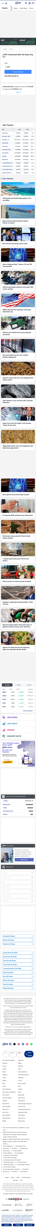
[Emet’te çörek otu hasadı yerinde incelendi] (18, 572)
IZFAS (4, 703)
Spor (3, 1083)
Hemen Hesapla (18, 72)
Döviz (31, 8)
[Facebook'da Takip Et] (10, 1044)
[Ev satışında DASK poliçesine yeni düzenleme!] (18, 506)
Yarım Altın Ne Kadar (10, 964)
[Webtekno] (17, 1210)
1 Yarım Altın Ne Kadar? (10, 1158)
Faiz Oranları (24, 1171)
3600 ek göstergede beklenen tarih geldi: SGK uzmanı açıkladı (18, 288)
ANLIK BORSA (12, 717)
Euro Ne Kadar (8, 976)
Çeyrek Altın (5, 143)
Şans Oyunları (22, 1083)
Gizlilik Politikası (26, 1177)
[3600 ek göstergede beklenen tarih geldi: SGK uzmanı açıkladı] (18, 277)
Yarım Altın (5, 146)
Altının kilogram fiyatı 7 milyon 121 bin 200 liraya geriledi (17, 265)
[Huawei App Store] (19, 1054)
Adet (6, 63)
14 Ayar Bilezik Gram (7, 163)
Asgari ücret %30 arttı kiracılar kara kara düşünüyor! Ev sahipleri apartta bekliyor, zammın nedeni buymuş (15, 1134)
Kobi (19, 1086)
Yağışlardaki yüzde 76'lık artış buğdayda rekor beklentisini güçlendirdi (18, 447)
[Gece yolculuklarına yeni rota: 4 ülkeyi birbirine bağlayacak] (18, 346)
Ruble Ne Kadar (8, 988)
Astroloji (20, 1066)
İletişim (7, 1177)
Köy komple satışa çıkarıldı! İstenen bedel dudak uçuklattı (16, 537)
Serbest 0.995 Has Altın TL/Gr (7, 173)
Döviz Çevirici (9, 867)
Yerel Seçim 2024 (20, 1146)
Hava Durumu (6, 1118)
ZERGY (4, 692)
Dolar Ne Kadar (8, 972)
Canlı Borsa (5, 1095)
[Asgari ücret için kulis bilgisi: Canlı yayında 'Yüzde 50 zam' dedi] (18, 414)
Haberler (4, 1063)
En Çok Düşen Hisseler (23, 1164)
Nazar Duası (21, 1121)
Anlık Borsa (23, 8)
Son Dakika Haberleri (8, 1060)
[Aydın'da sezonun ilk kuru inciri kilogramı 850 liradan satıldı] (18, 368)
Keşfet (4, 1121)
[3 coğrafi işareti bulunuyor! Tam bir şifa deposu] (18, 549)
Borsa (16, 8)
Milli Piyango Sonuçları (25, 1103)
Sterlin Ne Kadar (8, 980)
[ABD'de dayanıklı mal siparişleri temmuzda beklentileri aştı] (18, 300)
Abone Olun (24, 860)
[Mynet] (29, 1205)
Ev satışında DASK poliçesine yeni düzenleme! (18, 515)
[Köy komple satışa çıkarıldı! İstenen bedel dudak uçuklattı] (18, 526)
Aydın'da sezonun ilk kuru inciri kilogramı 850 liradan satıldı (18, 379)
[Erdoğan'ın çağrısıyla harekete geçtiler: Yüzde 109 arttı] (18, 593)
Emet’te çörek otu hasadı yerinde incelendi (17, 581)
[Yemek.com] (29, 1210)
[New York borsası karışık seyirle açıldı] (18, 234)
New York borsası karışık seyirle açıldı (15, 244)
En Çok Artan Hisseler (9, 1167)
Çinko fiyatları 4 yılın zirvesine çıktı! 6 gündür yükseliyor (18, 401)
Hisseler (4, 1101)
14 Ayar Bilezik (17, 1151)
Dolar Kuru (5, 1109)
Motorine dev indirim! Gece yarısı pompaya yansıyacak (17, 333)
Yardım (12, 1177)
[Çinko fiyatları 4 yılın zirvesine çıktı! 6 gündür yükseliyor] (18, 391)
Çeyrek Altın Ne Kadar (10, 953)
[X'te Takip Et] (14, 1044)
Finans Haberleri (8, 1146)
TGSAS (4, 699)
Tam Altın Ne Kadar (9, 960)
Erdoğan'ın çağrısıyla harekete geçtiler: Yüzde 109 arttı (18, 603)
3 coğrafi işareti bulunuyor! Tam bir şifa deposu (16, 560)
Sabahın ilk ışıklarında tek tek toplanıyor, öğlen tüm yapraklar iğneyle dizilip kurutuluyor (16, 648)
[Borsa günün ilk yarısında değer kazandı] (18, 485)
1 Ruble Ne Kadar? (8, 1164)
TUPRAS (5, 807)
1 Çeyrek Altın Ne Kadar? (10, 1155)
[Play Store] (5, 1054)
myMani (20, 1089)
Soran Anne (21, 1098)
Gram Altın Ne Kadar (10, 957)
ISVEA (4, 707)
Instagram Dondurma (24, 1109)
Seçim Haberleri (22, 1072)
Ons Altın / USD (6, 136)
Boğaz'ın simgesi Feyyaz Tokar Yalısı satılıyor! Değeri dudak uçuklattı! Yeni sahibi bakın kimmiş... (16, 1141)
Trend (4, 1077)
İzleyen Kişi (28, 801)
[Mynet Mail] (33, 3)
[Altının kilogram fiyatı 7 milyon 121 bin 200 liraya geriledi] (18, 255)
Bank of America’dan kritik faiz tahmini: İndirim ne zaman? (15, 222)
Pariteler (14, 1171)
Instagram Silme (22, 1112)
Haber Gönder (30, 1054)
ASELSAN (5, 814)
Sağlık (20, 1063)
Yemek (4, 1069)
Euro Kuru (5, 1112)
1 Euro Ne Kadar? (22, 1162)
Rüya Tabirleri (6, 1115)
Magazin (4, 1075)
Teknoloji (20, 1060)
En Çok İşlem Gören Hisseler (11, 1169)
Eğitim (4, 1080)
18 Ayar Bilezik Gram (7, 166)
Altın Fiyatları (6, 1106)
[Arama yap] (26, 3)
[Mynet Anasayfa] (18, 2)
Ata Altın (4, 156)
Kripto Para (5, 1103)
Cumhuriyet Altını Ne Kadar (12, 968)
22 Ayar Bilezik (19, 1153)
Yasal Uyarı (15, 1180)
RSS (21, 1180)
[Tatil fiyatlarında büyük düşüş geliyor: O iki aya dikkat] (18, 189)
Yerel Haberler (6, 1089)
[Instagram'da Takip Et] (19, 1044)
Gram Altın (4, 133)
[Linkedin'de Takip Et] (23, 1044)
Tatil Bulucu (21, 1101)
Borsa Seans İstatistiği (8, 1092)
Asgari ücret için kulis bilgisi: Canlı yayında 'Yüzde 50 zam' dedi (17, 424)
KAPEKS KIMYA (6, 804)
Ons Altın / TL (5, 139)
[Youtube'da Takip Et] (27, 1044)
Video (4, 1086)
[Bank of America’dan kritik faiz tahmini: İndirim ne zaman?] (18, 211)
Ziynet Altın (5, 159)
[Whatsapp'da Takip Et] (31, 1044)
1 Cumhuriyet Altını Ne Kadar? (12, 1160)
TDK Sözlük (21, 1115)
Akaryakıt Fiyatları (9, 936)
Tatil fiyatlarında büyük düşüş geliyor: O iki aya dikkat (17, 199)
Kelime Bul (21, 1095)
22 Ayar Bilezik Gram (7, 169)
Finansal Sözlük (7, 1098)
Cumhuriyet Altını (6, 149)
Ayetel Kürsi (21, 1118)
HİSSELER (10, 730)
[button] (6, 3)
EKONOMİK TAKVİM (14, 736)
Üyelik (18, 1177)
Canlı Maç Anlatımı (23, 1075)
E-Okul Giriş (21, 1106)
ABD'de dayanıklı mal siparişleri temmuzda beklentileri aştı (17, 311)
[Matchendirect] (19, 1205)
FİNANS (5, 8)
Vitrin (19, 1069)
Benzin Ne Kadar (8, 940)
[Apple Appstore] (12, 1054)
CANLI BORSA (12, 723)
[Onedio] (6, 1210)
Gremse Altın (5, 153)
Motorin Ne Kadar (9, 944)
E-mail (20, 1080)
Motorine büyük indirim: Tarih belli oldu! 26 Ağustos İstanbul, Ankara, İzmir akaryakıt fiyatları (17, 626)
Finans (4, 1066)
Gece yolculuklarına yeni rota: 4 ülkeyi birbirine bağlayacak (15, 356)
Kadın (4, 1072)
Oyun (19, 1092)
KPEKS (4, 696)
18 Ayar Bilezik (7, 1153)
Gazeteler (21, 1077)
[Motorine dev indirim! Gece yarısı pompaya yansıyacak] (18, 323)
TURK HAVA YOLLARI (8, 811)
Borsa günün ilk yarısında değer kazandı (16, 494)
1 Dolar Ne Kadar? (8, 1162)
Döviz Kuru (6, 1171)
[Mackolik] (7, 1205)
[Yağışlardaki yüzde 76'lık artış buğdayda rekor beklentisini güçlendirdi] (18, 436)
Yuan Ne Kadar (8, 984)
